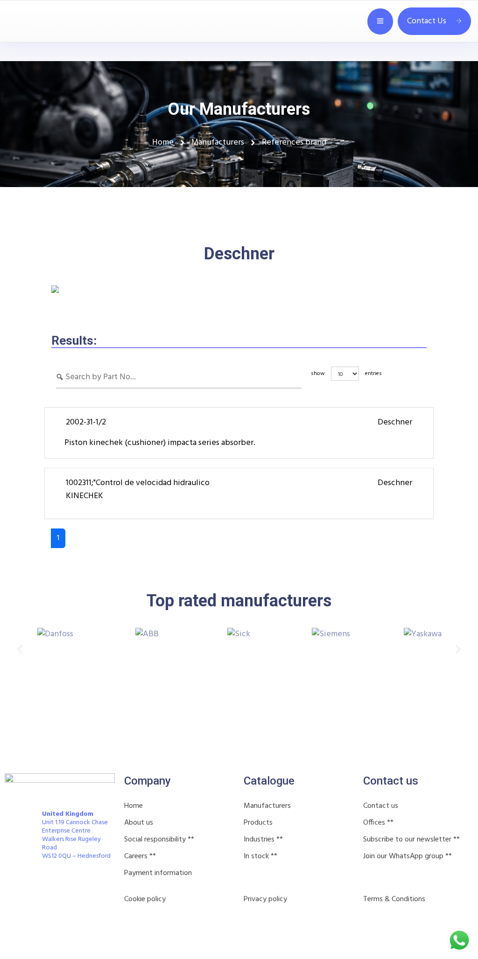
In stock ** (260, 856)
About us (138, 823)
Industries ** (263, 840)
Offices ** (378, 823)
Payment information (158, 873)
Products (258, 823)
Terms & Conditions (394, 899)
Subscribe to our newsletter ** (411, 840)
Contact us (380, 806)
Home (133, 806)
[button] (20, 649)
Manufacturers (267, 806)
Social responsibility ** (159, 840)
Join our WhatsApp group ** (407, 856)
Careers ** (140, 856)
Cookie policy (145, 899)
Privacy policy (265, 899)
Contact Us (426, 21)
